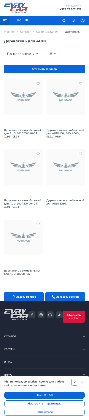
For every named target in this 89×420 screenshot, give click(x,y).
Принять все (45, 395)
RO (19, 20)
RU (27, 20)
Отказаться (44, 412)
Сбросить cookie (74, 316)
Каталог (25, 31)
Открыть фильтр (44, 69)
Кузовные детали (47, 31)
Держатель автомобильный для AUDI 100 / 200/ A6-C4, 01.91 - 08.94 (22, 133)
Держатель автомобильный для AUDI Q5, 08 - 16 (22, 272)
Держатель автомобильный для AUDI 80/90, (65, 202)
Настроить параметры (45, 404)
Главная (9, 31)
